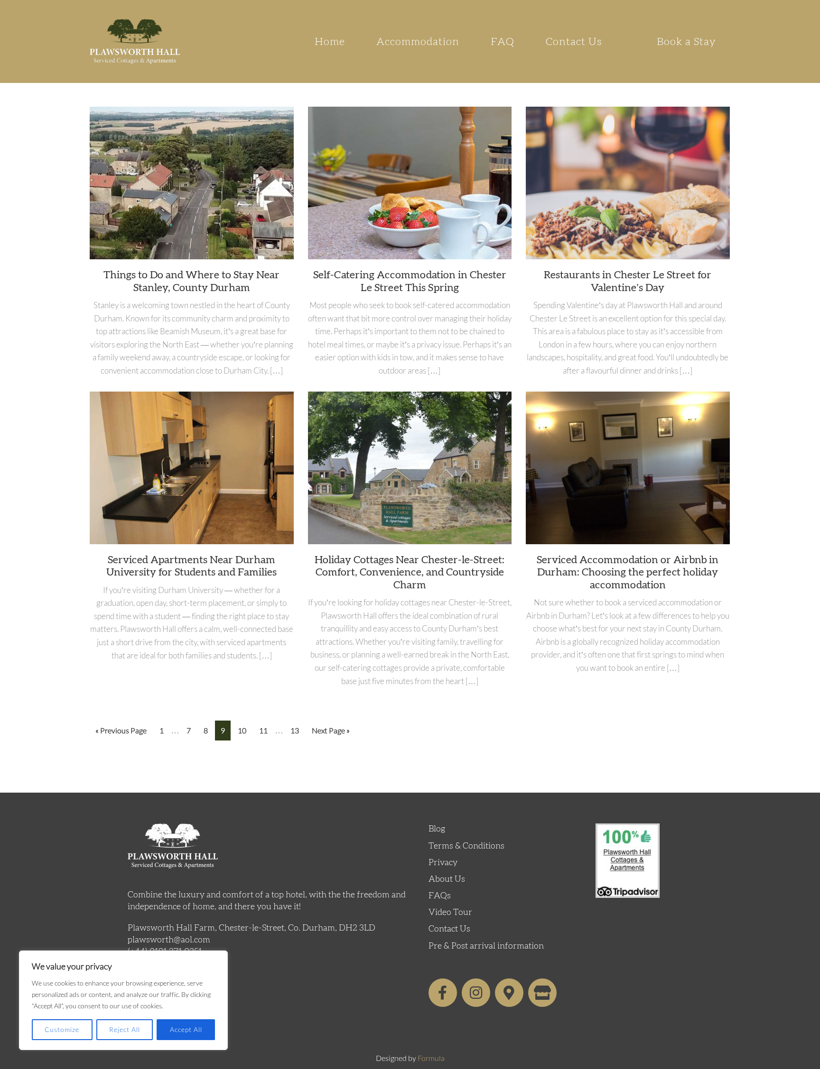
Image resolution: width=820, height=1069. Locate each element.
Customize (62, 1029)
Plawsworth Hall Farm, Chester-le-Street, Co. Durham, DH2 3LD (251, 928)
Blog (437, 829)
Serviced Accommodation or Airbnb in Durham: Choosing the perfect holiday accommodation (627, 572)
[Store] (542, 992)
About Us (447, 879)
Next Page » (330, 728)
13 (297, 728)
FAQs (440, 896)
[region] (123, 1000)
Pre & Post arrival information (486, 946)
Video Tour (450, 912)
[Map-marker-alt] (509, 992)
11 (266, 728)
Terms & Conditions (466, 846)
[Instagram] (476, 992)
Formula (431, 1057)
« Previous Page (121, 728)
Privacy (443, 863)
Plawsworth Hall (135, 41)
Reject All (124, 1029)
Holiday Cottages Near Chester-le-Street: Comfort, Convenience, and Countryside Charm (409, 572)
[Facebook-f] (443, 992)
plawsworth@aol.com (169, 940)
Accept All (186, 1029)
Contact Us (449, 929)
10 (244, 728)
